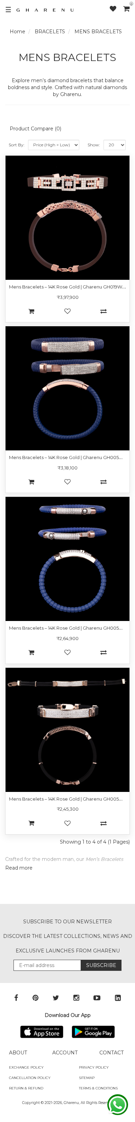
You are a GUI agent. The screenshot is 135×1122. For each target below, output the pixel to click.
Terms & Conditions (98, 1088)
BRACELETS (50, 31)
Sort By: (17, 144)
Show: (94, 144)
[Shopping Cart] (126, 9)
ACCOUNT (65, 1053)
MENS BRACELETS (98, 31)
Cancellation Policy (30, 1078)
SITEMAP (86, 1078)
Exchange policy (26, 1067)
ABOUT (18, 1053)
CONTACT (111, 1053)
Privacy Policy (94, 1067)
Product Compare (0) (35, 129)
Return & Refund (26, 1088)
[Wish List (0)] (116, 9)
